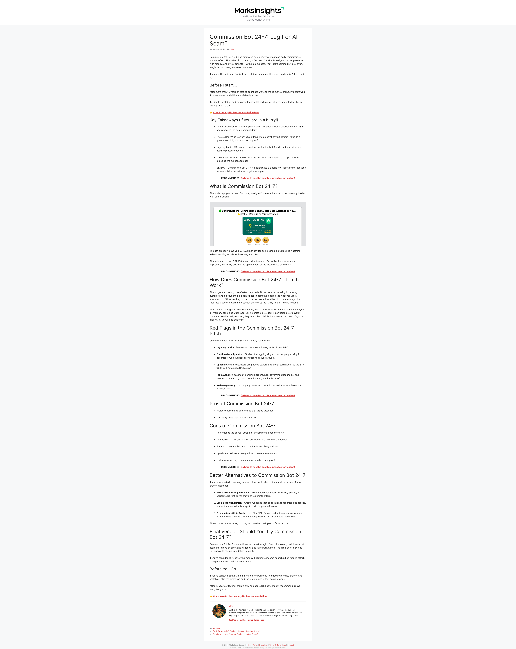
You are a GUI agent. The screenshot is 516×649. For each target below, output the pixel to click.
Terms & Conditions (277, 645)
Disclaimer (263, 645)
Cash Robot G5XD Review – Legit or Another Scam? (236, 631)
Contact (290, 645)
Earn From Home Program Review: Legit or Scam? (235, 634)
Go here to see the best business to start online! (268, 178)
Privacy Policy (252, 645)
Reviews (216, 628)
